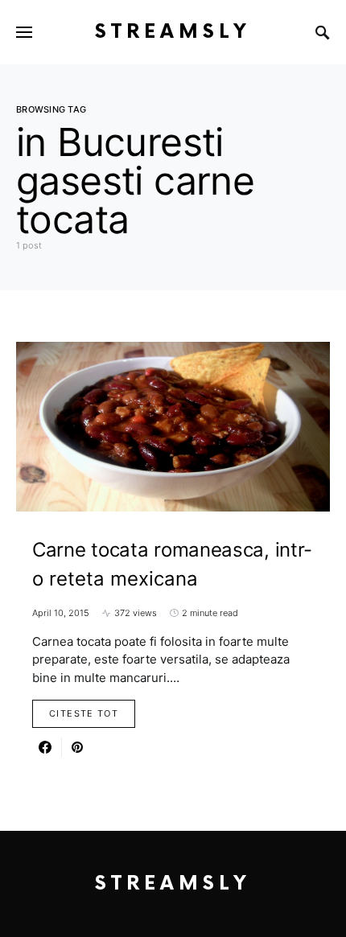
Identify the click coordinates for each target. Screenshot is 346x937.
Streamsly (173, 31)
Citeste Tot (83, 713)
